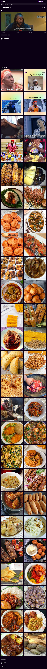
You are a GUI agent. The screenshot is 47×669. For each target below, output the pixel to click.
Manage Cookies (3, 666)
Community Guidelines (4, 662)
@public (3, 10)
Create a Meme (41, 1)
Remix (17, 32)
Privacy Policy (3, 663)
